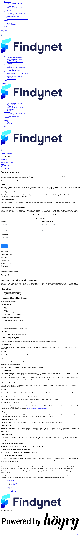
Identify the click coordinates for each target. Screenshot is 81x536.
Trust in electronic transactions (14, 3)
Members (9, 23)
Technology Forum (12, 14)
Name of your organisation (48, 221)
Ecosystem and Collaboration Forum (16, 13)
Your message (4, 234)
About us (6, 20)
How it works (7, 2)
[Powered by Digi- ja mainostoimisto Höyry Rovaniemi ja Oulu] (40, 531)
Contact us (3, 28)
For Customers (7, 10)
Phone (42, 228)
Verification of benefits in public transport (17, 19)
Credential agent (11, 6)
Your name (3, 221)
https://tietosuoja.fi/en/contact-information (37, 408)
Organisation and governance (14, 21)
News (5, 26)
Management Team (5, 165)
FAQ (12, 490)
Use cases (6, 17)
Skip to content (4, 30)
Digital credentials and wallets (14, 4)
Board (2, 164)
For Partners (7, 12)
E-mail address (4, 228)
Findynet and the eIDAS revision (15, 7)
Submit (4, 246)
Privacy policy (76, 534)
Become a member (11, 24)
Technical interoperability (13, 16)
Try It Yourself (10, 9)
